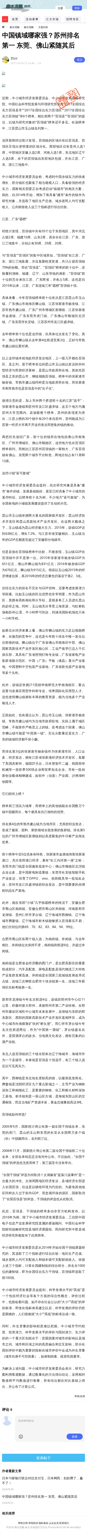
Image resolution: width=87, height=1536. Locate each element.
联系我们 (64, 1523)
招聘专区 (72, 19)
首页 (15, 19)
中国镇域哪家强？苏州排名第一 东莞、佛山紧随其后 (39, 1496)
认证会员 (54, 1523)
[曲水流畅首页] (3, 27)
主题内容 (43, 27)
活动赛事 (32, 19)
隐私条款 (43, 1523)
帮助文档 (23, 1523)
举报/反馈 (79, 1396)
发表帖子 (43, 1457)
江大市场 (52, 19)
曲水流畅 (14, 27)
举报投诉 (33, 1523)
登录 (77, 8)
